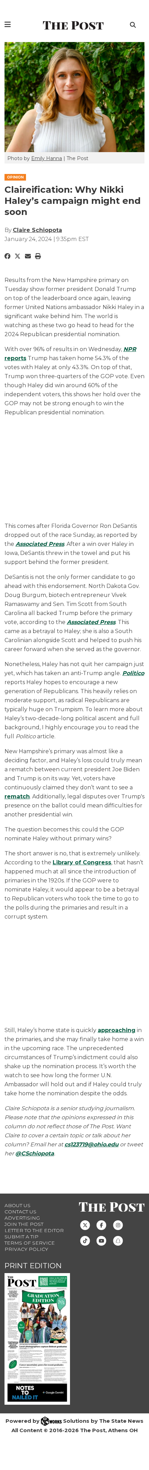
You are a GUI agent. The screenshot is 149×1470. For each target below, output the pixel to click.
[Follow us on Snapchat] (118, 1240)
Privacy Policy (26, 1249)
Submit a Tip (21, 1237)
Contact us (20, 1212)
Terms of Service (30, 1243)
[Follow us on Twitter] (85, 1225)
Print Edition (33, 1265)
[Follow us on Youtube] (101, 1240)
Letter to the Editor (34, 1230)
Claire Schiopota (37, 230)
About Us (17, 1205)
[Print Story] (38, 256)
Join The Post (24, 1224)
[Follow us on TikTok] (85, 1240)
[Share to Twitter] (17, 256)
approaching (116, 1030)
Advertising (22, 1218)
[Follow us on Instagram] (118, 1225)
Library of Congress (82, 862)
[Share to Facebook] (7, 256)
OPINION (15, 177)
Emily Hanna (46, 158)
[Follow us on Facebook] (101, 1225)
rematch (17, 796)
